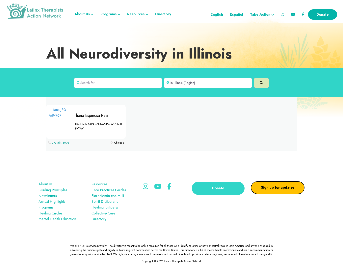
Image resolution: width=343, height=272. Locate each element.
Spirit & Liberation (106, 201)
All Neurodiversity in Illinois (139, 53)
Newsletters (48, 195)
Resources (99, 184)
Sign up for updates (278, 187)
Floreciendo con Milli (108, 195)
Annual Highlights (52, 201)
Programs (46, 207)
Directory (99, 219)
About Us (45, 184)
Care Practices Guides (109, 190)
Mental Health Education (57, 219)
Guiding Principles (53, 190)
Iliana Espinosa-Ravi (91, 115)
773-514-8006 (60, 143)
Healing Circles (50, 213)
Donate (218, 188)
